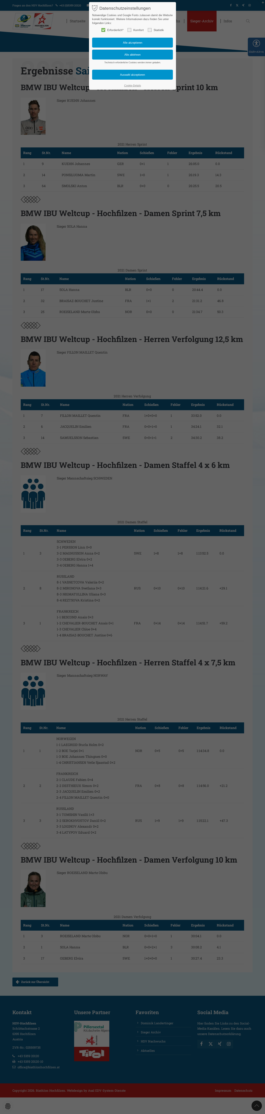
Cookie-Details (132, 85)
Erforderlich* (115, 30)
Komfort (138, 30)
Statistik (159, 30)
